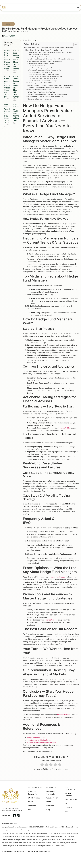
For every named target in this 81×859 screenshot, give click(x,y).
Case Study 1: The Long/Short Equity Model (44, 78)
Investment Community (32, 793)
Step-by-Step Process (38, 66)
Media (30, 802)
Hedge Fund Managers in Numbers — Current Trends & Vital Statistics (51, 59)
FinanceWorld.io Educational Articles (41, 743)
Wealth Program (34, 798)
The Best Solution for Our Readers (40, 90)
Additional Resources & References (40, 99)
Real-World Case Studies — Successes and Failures (45, 76)
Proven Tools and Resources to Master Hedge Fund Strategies (49, 87)
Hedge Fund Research (58, 577)
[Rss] (18, 815)
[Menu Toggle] (78, 7)
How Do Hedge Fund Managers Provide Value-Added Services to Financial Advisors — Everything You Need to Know (49, 49)
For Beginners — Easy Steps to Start (42, 72)
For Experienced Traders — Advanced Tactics (45, 74)
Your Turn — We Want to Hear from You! (42, 92)
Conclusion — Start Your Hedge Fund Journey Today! (47, 97)
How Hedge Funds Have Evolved (41, 57)
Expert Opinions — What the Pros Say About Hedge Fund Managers (51, 85)
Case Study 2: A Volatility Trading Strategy (44, 81)
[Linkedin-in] (14, 815)
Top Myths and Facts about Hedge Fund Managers (45, 61)
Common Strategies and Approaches (42, 68)
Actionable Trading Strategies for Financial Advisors (45, 70)
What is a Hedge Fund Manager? (39, 54)
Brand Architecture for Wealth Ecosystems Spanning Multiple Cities (18, 112)
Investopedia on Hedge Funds (39, 740)
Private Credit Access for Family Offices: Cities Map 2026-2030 (7, 86)
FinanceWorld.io (64, 428)
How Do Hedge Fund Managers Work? (41, 63)
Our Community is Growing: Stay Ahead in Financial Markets (48, 94)
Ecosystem (32, 806)
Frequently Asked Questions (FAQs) (40, 83)
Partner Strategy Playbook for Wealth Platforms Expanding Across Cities (8, 59)
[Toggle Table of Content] (74, 44)
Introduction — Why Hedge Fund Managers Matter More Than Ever (50, 52)
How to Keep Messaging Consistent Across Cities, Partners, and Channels (17, 59)
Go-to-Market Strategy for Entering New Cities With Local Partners (16, 86)
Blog (30, 810)
